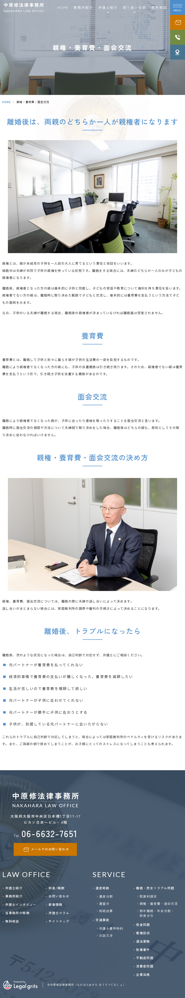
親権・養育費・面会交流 (159, 903)
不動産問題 (144, 958)
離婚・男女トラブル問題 (155, 888)
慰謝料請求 (148, 896)
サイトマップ (59, 921)
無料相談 (159, 7)
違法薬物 (143, 941)
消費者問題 (144, 966)
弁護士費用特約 (111, 928)
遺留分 (104, 903)
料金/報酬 (57, 888)
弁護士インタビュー (21, 904)
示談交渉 (106, 935)
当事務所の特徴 (17, 913)
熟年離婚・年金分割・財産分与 (157, 913)
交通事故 (102, 920)
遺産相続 (102, 888)
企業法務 (143, 974)
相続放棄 (106, 911)
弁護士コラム (59, 913)
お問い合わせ (59, 896)
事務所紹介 (83, 7)
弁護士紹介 (14, 888)
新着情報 (55, 904)
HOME (62, 7)
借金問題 (143, 924)
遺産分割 (106, 896)
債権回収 (143, 933)
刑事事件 (143, 949)
